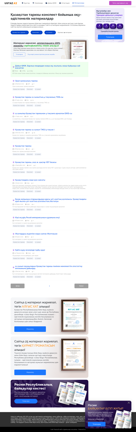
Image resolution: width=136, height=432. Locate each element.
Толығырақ (19, 54)
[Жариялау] (30, 327)
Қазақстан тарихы (18, 32)
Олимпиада (39, 3)
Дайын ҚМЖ (52, 3)
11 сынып (49, 32)
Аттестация (65, 3)
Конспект (35, 32)
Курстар (27, 3)
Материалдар (79, 3)
